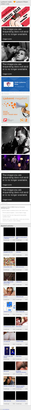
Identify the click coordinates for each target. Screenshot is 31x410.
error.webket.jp (6, 409)
